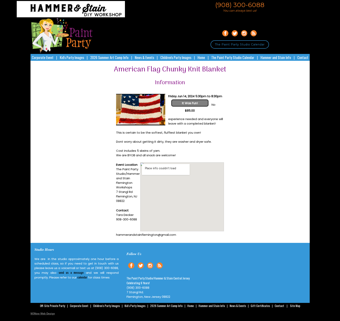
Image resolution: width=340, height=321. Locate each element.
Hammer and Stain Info (276, 57)
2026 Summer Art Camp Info (109, 57)
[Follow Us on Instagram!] (244, 37)
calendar (82, 277)
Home (201, 57)
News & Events (144, 57)
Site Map (295, 305)
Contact (302, 57)
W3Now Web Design (42, 313)
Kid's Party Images (72, 57)
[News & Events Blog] (253, 37)
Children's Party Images (175, 57)
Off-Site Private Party (52, 305)
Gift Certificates (260, 305)
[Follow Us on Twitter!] (234, 37)
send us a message (71, 272)
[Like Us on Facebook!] (225, 37)
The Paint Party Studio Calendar (240, 44)
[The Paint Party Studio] (77, 16)
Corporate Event (43, 57)
